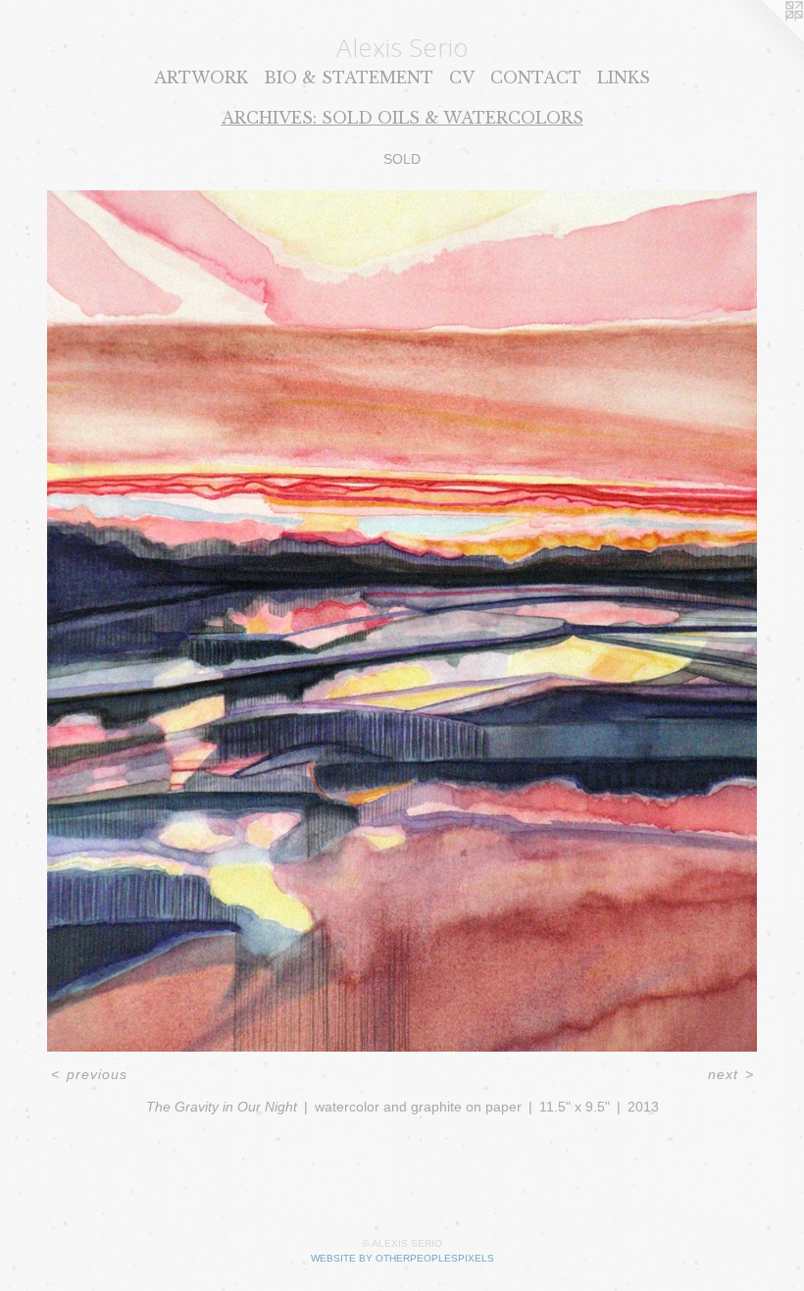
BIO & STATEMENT (348, 77)
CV (462, 77)
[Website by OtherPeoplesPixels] (765, 39)
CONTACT (535, 77)
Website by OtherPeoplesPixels (402, 1258)
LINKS (623, 77)
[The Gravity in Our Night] (402, 621)
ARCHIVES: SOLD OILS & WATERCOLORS (402, 118)
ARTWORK (201, 77)
